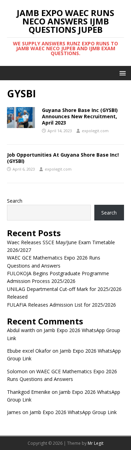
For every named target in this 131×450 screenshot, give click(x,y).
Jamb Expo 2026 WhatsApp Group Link (73, 412)
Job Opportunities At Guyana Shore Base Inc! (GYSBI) (63, 157)
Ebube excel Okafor (29, 350)
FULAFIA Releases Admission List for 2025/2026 (61, 304)
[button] (121, 73)
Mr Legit (95, 443)
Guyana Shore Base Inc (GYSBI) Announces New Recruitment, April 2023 (80, 116)
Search (14, 200)
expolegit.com (95, 130)
